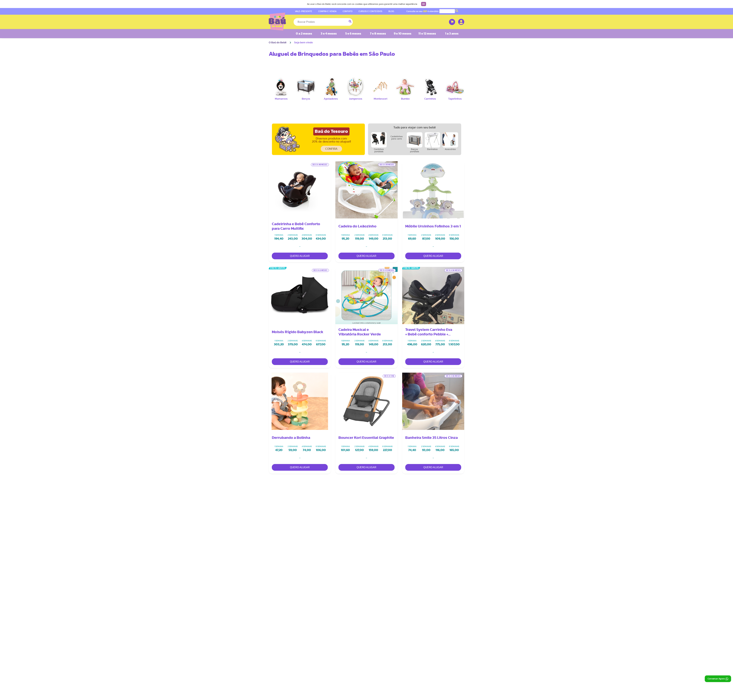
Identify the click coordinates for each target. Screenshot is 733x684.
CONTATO (347, 11)
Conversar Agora (716, 679)
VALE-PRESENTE (303, 11)
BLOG (391, 11)
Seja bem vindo (303, 42)
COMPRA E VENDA (327, 11)
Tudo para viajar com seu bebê (414, 127)
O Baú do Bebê (278, 42)
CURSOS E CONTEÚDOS (370, 11)
